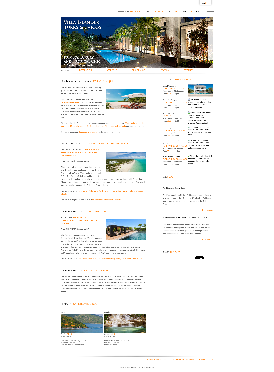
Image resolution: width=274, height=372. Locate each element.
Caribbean (153, 11)
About (187, 11)
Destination (85, 70)
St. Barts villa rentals (95, 126)
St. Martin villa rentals (76, 126)
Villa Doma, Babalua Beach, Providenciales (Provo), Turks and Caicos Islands (110, 259)
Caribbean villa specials (88, 132)
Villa (132, 11)
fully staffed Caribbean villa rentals (106, 200)
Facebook (73, 360)
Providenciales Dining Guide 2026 (176, 188)
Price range (138, 70)
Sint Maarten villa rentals (115, 126)
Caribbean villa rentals (70, 102)
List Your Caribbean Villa (155, 360)
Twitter (78, 360)
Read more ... (207, 210)
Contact (201, 11)
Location (164, 70)
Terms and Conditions (183, 360)
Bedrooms (111, 70)
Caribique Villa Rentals (75, 8)
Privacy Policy (206, 360)
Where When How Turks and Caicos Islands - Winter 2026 (185, 217)
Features (188, 70)
